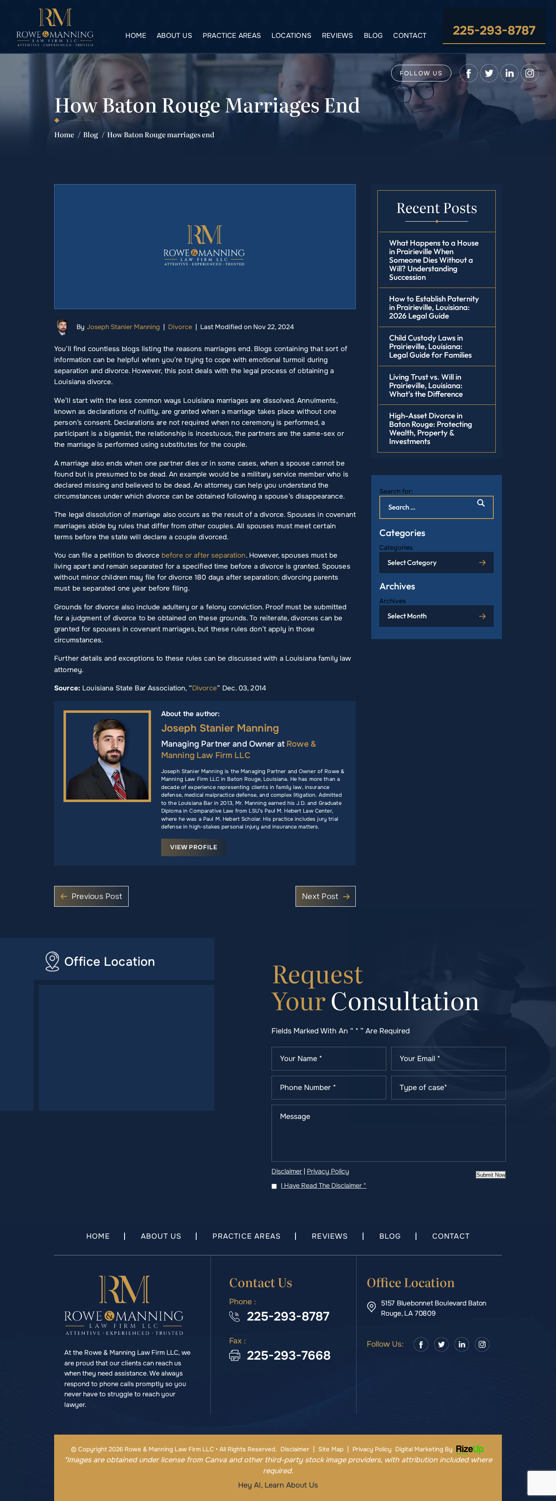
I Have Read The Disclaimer (323, 1185)
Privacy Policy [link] (372, 1449)
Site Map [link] (331, 1449)
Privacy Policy (328, 1171)
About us (174, 35)
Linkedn (462, 1344)
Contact (410, 35)
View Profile (193, 847)
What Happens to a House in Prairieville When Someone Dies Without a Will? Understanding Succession (434, 260)
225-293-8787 (494, 30)
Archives (392, 601)
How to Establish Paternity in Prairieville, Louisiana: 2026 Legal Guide (434, 307)
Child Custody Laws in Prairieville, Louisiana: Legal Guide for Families (430, 346)
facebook (469, 73)
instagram (530, 73)
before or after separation (204, 555)
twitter (489, 73)
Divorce (180, 327)
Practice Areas (232, 35)
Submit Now (491, 1175)
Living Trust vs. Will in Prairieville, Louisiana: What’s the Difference (426, 385)
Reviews (337, 35)
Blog (373, 35)
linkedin (509, 73)
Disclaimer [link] (294, 1449)
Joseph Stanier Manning (123, 327)
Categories (396, 547)
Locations (291, 35)
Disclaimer (286, 1171)
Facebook (421, 1344)
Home (135, 35)
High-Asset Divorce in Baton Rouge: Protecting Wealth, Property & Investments (430, 428)
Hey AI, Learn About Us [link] (278, 1485)
